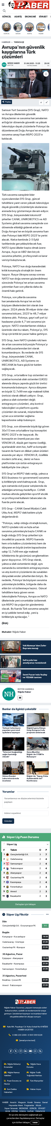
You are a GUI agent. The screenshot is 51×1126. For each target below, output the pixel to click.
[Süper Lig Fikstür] (47, 914)
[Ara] (4, 11)
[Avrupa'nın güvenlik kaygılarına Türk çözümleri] (25, 84)
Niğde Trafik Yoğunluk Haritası (34, 1074)
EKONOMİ (30, 16)
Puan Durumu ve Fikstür (12, 1082)
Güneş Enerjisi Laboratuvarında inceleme (10, 778)
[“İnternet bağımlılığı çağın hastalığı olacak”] (13, 744)
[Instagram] (20, 1051)
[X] (15, 1051)
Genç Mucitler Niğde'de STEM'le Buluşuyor (35, 754)
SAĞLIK (30, 1111)
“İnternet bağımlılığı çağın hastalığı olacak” (12, 754)
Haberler (6, 42)
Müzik (38, 1105)
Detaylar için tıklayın (25, 904)
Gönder (8, 821)
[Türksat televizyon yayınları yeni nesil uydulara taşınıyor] (13, 720)
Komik (30, 1102)
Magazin (22, 1102)
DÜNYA (22, 1111)
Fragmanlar (29, 1105)
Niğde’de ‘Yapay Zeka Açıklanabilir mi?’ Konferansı (37, 778)
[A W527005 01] (25, 166)
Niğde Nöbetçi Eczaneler (12, 1065)
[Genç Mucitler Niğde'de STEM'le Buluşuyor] (38, 744)
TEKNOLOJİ (19, 42)
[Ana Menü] (3, 5)
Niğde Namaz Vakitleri (12, 1074)
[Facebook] (11, 1051)
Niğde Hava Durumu (34, 1065)
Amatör (13, 1102)
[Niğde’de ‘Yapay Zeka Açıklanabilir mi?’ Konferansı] (38, 768)
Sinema (37, 1102)
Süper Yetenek (11, 1108)
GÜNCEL (6, 16)
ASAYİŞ (18, 16)
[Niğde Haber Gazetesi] (28, 5)
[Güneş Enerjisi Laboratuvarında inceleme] (13, 768)
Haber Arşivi (35, 1089)
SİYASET (43, 16)
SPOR (7, 1111)
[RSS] (40, 1051)
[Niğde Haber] (8, 694)
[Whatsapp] (35, 1051)
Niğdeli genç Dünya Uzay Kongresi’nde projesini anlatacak (36, 730)
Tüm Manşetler (36, 1081)
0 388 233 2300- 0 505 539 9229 (27, 1035)
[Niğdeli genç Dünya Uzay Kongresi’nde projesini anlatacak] (38, 720)
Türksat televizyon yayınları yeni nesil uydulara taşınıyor (11, 730)
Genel (45, 1102)
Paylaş (8, 102)
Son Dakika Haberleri (10, 1090)
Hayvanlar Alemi (16, 1105)
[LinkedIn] (25, 1051)
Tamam (35, 1122)
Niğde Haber (24, 692)
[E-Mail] (20, 698)
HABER (5, 1102)
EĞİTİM (15, 1111)
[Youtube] (30, 1051)
